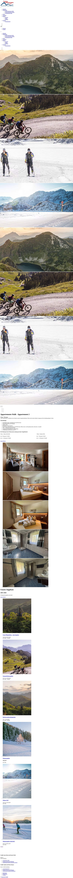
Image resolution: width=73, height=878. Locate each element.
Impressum (5, 872)
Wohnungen (5, 10)
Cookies (4, 875)
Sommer (6, 17)
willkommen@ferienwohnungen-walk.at (10, 862)
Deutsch (4, 28)
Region (4, 16)
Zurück (1, 846)
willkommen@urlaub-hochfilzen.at (9, 871)
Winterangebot (6, 758)
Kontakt (4, 20)
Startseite (4, 9)
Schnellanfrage (7, 21)
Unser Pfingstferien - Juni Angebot (11, 635)
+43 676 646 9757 (6, 868)
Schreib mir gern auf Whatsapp (8, 861)
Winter (6, 18)
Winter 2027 (6, 800)
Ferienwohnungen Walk (9, 11)
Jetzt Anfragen (3, 441)
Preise (4, 14)
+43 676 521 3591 (6, 860)
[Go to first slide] (2, 406)
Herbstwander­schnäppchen (9, 717)
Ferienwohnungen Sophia (9, 12)
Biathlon (6, 19)
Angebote (4, 15)
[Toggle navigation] (0, 7)
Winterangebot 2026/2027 (9, 841)
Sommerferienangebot (8, 676)
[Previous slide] (0, 406)
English (4, 29)
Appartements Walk (8, 13)
